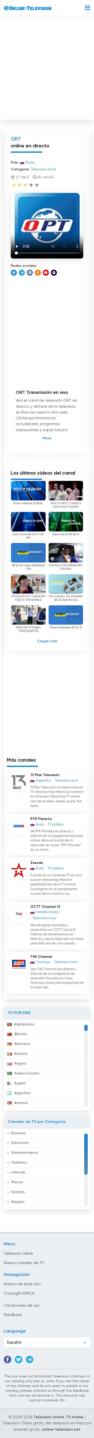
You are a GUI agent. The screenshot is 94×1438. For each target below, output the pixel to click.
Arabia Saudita (26, 1073)
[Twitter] (18, 1359)
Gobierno (19, 1162)
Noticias (18, 1192)
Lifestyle (18, 1172)
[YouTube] (46, 273)
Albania (20, 1034)
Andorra (20, 1054)
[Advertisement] (47, 69)
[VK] (30, 273)
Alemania (22, 1044)
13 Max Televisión (44, 775)
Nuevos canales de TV (24, 1263)
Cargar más (47, 641)
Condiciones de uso (22, 1305)
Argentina (22, 1093)
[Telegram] (22, 273)
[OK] (38, 273)
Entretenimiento (24, 1152)
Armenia (21, 1103)
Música (17, 1182)
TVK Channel (41, 957)
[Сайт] (14, 273)
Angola (20, 1063)
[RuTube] (54, 273)
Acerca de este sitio (22, 1284)
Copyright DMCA (19, 1293)
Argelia (20, 1083)
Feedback (13, 1315)
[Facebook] (7, 1359)
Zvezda (36, 863)
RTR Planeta (41, 819)
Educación (20, 1143)
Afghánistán (24, 1024)
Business (18, 1133)
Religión (18, 1202)
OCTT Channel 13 (45, 907)
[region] (47, 1065)
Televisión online (18, 1253)
